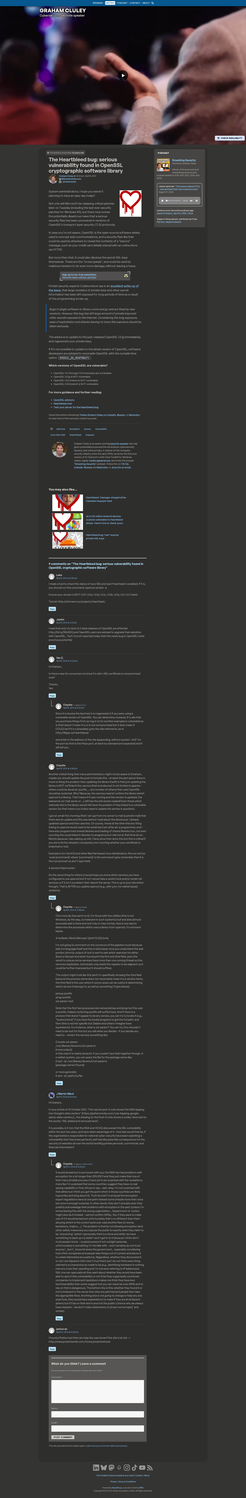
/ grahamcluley (69, 181)
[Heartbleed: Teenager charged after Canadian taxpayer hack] (67, 503)
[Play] (162, 200)
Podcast (122, 3)
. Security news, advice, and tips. (79, 276)
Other (190, 213)
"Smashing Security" (85, 463)
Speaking (98, 3)
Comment (57, 1377)
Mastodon (134, 414)
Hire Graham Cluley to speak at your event (115, 1475)
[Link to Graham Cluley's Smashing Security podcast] (119, 1467)
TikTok (125, 463)
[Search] (152, 3)
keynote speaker (119, 443)
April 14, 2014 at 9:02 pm (74, 1166)
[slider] (173, 200)
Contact (135, 3)
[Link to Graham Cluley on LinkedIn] (96, 1467)
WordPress (117, 1487)
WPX (141, 1487)
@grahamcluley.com (71, 178)
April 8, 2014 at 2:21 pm (66, 622)
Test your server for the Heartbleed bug (76, 407)
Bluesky (121, 414)
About (146, 3)
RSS (184, 213)
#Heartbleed (75, 434)
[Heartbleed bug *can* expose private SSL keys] (67, 540)
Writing (110, 3)
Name (54, 1408)
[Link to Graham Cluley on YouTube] (142, 1467)
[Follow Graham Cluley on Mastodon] (111, 1467)
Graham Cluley (50, 3)
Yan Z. (83, 705)
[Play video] (123, 75)
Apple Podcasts (164, 213)
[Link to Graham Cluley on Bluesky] (104, 1467)
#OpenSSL (90, 434)
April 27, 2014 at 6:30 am (67, 1332)
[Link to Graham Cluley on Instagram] (127, 1467)
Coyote (84, 907)
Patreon (161, 222)
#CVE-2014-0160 (58, 434)
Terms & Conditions (127, 1481)
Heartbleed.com (63, 403)
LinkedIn (78, 467)
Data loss (60, 429)
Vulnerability (101, 429)
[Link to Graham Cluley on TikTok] (134, 1467)
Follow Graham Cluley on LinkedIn (98, 414)
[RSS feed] (150, 1467)
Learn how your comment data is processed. (107, 1446)
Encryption (74, 429)
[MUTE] (191, 200)
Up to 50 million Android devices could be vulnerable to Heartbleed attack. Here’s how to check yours (104, 520)
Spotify (177, 213)
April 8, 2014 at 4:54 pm (67, 661)
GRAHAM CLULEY (63, 10)
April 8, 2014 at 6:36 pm (67, 768)
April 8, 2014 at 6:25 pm (73, 707)
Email (54, 1422)
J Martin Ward (65, 1093)
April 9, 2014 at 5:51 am (66, 1097)
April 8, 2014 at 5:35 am (66, 578)
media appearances (99, 460)
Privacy (87, 429)
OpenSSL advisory (64, 399)
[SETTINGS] (196, 200)
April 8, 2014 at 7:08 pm (74, 910)
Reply (52, 609)
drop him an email (121, 467)
